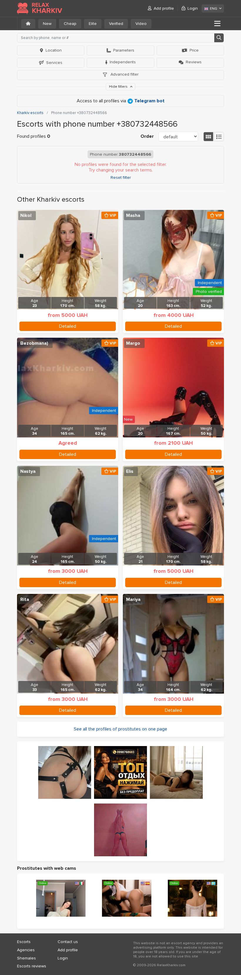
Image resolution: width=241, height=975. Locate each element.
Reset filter (121, 177)
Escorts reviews (31, 966)
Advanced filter (123, 74)
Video (141, 23)
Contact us (68, 941)
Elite (93, 23)
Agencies (26, 949)
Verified (116, 23)
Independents (123, 62)
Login (193, 8)
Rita (24, 599)
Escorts (24, 941)
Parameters (123, 50)
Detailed (67, 326)
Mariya (133, 599)
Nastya (28, 471)
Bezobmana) (34, 343)
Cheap (70, 23)
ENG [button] (213, 8)
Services (54, 62)
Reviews (194, 62)
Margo (133, 343)
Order (147, 136)
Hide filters (118, 86)
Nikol (25, 215)
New (47, 23)
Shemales (26, 958)
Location (54, 50)
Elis (129, 471)
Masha (133, 215)
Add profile (164, 8)
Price (194, 50)
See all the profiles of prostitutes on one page (120, 729)
